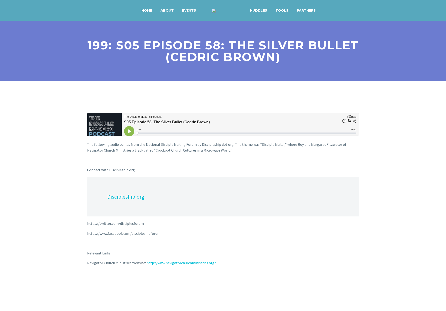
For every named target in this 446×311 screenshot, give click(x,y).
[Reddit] (124, 281)
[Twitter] (97, 281)
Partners (306, 10)
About (167, 10)
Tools (282, 10)
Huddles (258, 10)
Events (189, 10)
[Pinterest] (103, 281)
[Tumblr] (110, 281)
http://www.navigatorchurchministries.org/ (181, 262)
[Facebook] (90, 281)
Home (146, 10)
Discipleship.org (125, 196)
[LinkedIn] (117, 281)
